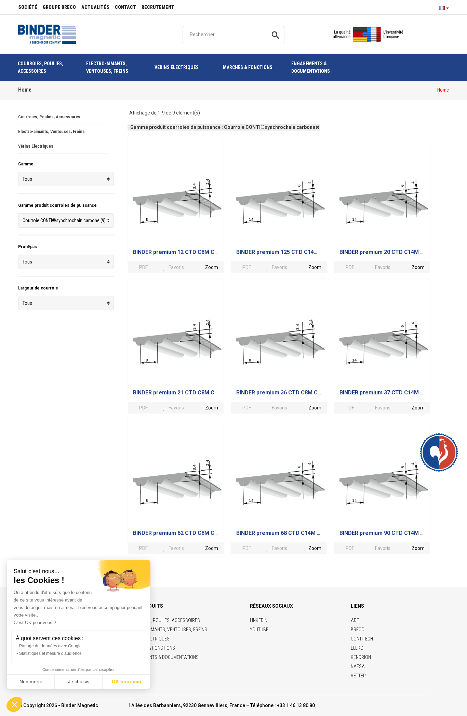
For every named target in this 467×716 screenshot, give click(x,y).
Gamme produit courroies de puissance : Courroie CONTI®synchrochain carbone (222, 127)
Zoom (211, 267)
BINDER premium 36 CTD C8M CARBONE (287, 392)
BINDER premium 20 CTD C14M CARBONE (392, 252)
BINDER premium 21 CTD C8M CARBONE (184, 392)
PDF (142, 267)
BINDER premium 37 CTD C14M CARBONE (392, 392)
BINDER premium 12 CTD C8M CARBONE (184, 252)
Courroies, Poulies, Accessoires (49, 116)
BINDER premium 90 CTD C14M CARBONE (392, 533)
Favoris (176, 267)
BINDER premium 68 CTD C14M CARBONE (289, 533)
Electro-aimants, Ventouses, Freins (51, 131)
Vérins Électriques (35, 146)
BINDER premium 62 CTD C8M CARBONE (184, 533)
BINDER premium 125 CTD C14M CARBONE (290, 252)
